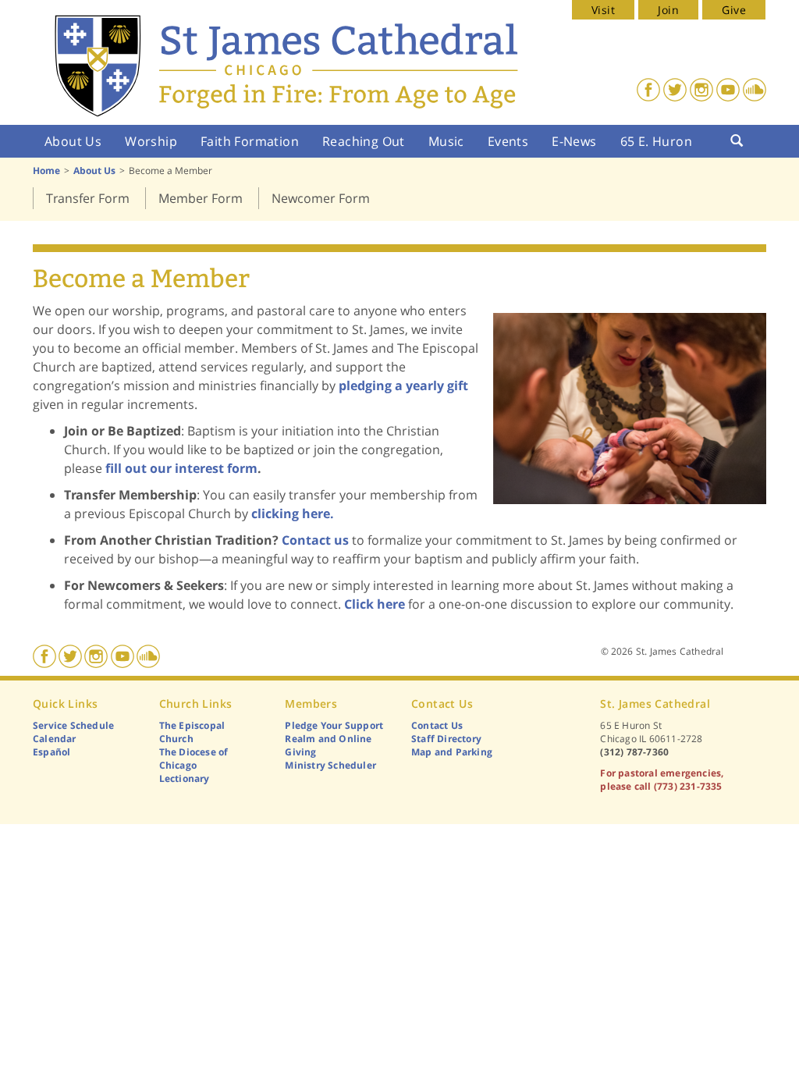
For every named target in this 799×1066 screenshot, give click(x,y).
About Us (72, 141)
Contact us (315, 540)
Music (446, 141)
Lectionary (184, 778)
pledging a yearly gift (403, 385)
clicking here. (292, 513)
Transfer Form (88, 198)
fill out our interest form (181, 468)
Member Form (200, 198)
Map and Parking (451, 752)
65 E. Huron (656, 141)
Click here (374, 604)
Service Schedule (73, 725)
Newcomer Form (321, 198)
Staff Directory (446, 738)
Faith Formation (250, 141)
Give (734, 9)
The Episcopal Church (192, 732)
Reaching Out (363, 141)
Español (51, 752)
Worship (151, 141)
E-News (574, 141)
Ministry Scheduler (330, 765)
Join (668, 9)
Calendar (54, 738)
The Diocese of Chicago (194, 758)
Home (46, 170)
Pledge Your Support (334, 725)
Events (508, 141)
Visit (603, 9)
